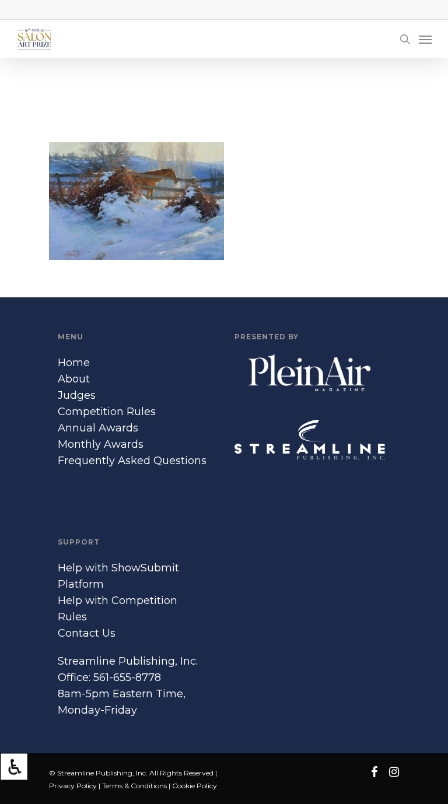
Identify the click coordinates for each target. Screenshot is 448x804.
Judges (77, 395)
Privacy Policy (73, 785)
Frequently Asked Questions (132, 460)
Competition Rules (107, 411)
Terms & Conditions (134, 785)
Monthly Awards (101, 444)
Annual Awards (98, 428)
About (74, 379)
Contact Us (87, 633)
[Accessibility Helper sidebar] (14, 767)
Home (74, 362)
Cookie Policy (194, 785)
